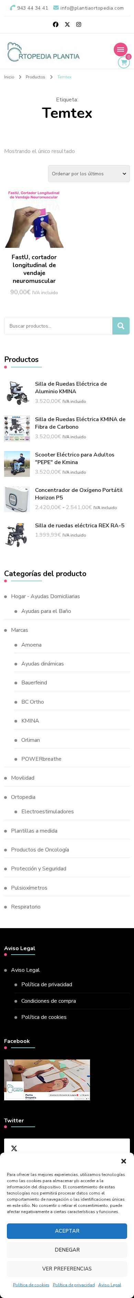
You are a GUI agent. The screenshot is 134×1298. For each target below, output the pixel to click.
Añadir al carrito (34, 226)
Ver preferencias (67, 1268)
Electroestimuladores (47, 811)
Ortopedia (23, 797)
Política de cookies (31, 1285)
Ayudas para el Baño (46, 611)
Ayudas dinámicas (42, 664)
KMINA (30, 721)
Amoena (31, 645)
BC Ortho (32, 702)
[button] (123, 1161)
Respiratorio (26, 907)
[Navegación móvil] (120, 49)
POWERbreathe (41, 759)
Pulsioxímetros (29, 888)
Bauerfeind (34, 682)
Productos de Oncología (40, 850)
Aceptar (67, 1231)
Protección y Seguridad (38, 868)
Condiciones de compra (48, 1001)
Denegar (67, 1249)
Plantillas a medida (34, 831)
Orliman (30, 740)
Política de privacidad (74, 1285)
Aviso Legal (109, 1285)
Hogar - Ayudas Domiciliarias (45, 596)
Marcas (19, 630)
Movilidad (22, 778)
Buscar (121, 325)
